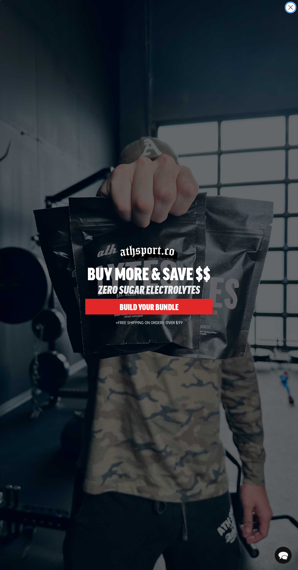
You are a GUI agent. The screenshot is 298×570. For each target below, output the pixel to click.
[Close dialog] (290, 7)
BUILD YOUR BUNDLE (149, 306)
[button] (283, 555)
